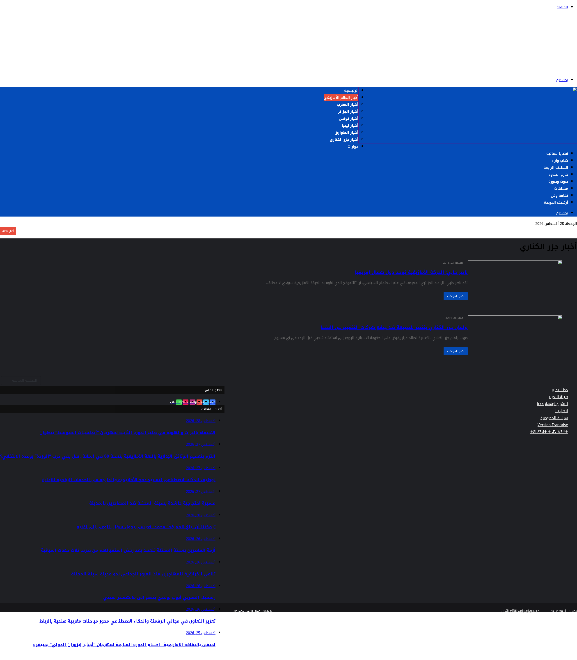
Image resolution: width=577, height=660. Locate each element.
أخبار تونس (348, 118)
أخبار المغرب (347, 104)
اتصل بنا (561, 410)
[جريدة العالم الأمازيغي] (537, 69)
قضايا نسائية (557, 153)
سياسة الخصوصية (554, 417)
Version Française (553, 424)
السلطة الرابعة (556, 167)
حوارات (353, 146)
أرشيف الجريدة (556, 202)
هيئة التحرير (558, 396)
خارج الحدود (558, 174)
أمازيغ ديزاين (558, 611)
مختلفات (561, 188)
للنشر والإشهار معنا (552, 403)
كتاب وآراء (560, 160)
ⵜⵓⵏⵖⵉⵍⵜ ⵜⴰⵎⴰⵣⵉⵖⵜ (549, 431)
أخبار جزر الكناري (344, 139)
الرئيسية (351, 90)
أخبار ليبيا (350, 125)
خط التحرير (560, 389)
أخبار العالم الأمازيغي (341, 97)
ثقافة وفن (559, 195)
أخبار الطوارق (346, 132)
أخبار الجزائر (348, 111)
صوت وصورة (558, 181)
